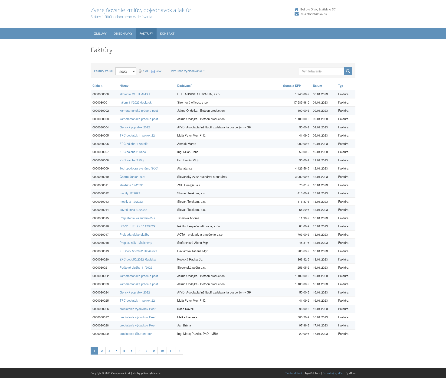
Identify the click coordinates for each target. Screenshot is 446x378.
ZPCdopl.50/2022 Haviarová (138, 251)
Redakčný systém (333, 373)
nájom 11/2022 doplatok (136, 102)
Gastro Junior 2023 (132, 176)
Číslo (96, 85)
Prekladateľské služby (134, 234)
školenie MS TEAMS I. (135, 94)
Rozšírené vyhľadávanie (186, 70)
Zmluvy (100, 33)
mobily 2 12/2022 (131, 201)
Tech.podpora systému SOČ (139, 168)
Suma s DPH (292, 85)
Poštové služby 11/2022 (136, 267)
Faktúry (146, 33)
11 (171, 350)
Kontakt (167, 33)
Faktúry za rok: (104, 71)
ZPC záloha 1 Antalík (134, 143)
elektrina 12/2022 (131, 185)
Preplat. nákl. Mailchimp (136, 242)
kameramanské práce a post (139, 110)
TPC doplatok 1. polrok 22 (137, 135)
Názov (124, 85)
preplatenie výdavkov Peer (137, 308)
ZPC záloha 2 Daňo (133, 152)
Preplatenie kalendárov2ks (137, 218)
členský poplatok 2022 (135, 127)
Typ (340, 85)
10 (162, 350)
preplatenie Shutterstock (136, 333)
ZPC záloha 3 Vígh (132, 160)
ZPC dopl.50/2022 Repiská (138, 259)
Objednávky (123, 33)
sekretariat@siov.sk (314, 14)
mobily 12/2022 (130, 193)
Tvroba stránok (293, 373)
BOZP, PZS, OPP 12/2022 (137, 226)
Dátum (317, 85)
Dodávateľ (184, 85)
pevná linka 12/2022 (133, 209)
